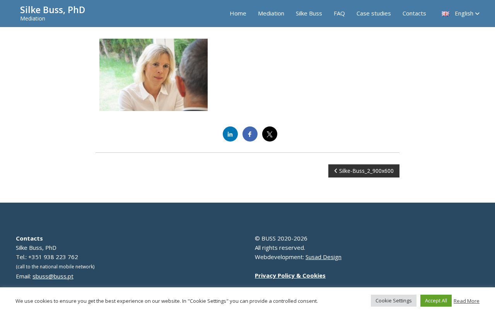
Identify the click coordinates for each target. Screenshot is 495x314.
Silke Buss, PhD (52, 9)
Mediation (271, 13)
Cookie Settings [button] (394, 300)
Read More (467, 300)
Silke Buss (309, 13)
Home (238, 13)
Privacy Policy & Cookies (290, 275)
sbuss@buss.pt (52, 276)
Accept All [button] (436, 300)
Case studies (374, 13)
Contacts (414, 13)
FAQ (339, 13)
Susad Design (323, 257)
